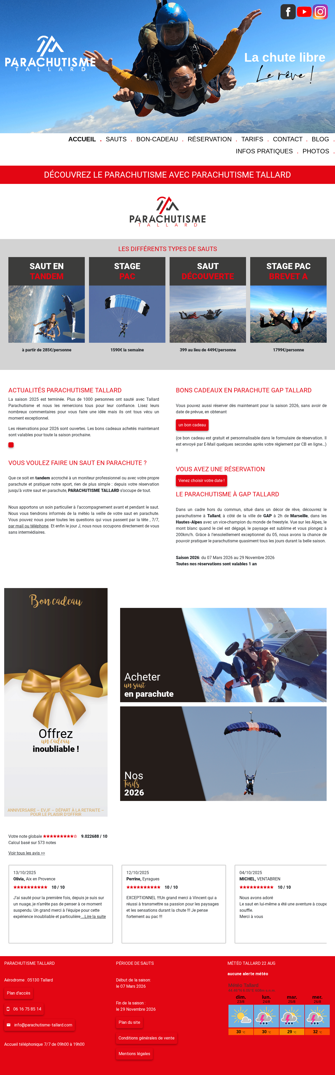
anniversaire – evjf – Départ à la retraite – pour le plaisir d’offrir (56, 812)
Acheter (142, 677)
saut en (47, 271)
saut (208, 271)
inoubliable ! (56, 749)
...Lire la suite (93, 916)
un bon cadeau (192, 424)
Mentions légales (134, 1053)
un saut (135, 685)
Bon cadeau (55, 602)
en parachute (149, 694)
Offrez (55, 733)
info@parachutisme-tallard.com (43, 1024)
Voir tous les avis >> (26, 853)
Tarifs (131, 784)
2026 (134, 793)
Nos (133, 776)
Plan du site (129, 1022)
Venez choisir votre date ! (201, 480)
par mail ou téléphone (28, 526)
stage (127, 271)
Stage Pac (288, 271)
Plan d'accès (18, 993)
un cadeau (56, 741)
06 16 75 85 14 (27, 1009)
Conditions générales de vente (147, 1038)
